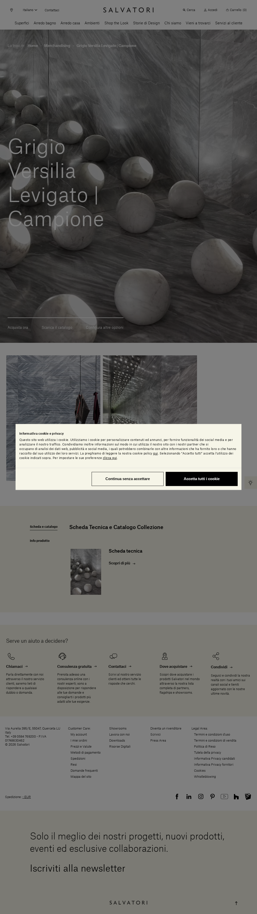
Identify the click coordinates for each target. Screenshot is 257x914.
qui (155, 453)
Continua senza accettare (127, 479)
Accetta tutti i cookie (202, 479)
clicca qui (110, 458)
